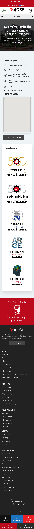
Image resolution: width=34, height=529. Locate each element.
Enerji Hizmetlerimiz (8, 460)
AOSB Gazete (6, 441)
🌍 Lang (21, 5)
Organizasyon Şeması (8, 400)
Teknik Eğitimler (7, 420)
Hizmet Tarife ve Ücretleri (10, 378)
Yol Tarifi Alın (14, 137)
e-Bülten (4, 444)
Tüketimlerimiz (6, 371)
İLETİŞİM (17, 343)
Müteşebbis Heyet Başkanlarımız (12, 404)
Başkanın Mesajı (7, 358)
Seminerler (5, 426)
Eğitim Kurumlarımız (8, 487)
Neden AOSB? (6, 454)
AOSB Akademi (6, 413)
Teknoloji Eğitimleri (7, 423)
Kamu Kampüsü (6, 477)
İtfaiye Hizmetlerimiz (8, 474)
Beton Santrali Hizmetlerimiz (11, 467)
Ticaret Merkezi (7, 484)
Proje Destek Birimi (8, 480)
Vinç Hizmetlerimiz (7, 470)
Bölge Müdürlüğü (7, 394)
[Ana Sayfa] (2, 17)
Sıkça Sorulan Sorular (8, 368)
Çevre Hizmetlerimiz (8, 464)
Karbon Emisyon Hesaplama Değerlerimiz (15, 374)
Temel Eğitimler (7, 416)
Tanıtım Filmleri (6, 434)
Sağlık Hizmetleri (7, 490)
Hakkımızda (5, 354)
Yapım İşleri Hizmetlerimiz (10, 457)
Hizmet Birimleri (7, 397)
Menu (18, 16)
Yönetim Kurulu (6, 387)
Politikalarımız (6, 361)
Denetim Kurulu (6, 390)
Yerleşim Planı (6, 364)
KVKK (17, 514)
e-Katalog (5, 438)
